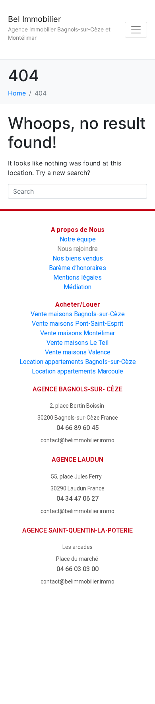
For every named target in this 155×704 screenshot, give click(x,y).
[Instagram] (122, 634)
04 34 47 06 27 (77, 498)
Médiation (77, 287)
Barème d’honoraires (77, 268)
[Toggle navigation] (136, 30)
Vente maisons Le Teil (77, 342)
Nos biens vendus (77, 258)
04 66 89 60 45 (77, 428)
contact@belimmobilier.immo (77, 440)
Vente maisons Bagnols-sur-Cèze (78, 314)
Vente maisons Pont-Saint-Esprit (77, 323)
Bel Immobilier (34, 19)
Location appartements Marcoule (77, 371)
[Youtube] (77, 634)
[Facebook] (32, 634)
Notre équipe (78, 239)
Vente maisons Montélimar (77, 333)
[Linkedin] (77, 671)
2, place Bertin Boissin (77, 406)
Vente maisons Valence (77, 352)
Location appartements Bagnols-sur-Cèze (77, 362)
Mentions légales (77, 277)
